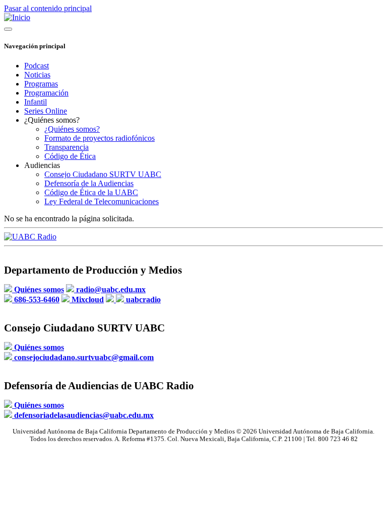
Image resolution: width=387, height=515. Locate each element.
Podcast (36, 65)
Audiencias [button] (42, 165)
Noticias (37, 74)
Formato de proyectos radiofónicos (99, 138)
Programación (46, 93)
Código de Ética (70, 156)
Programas (41, 83)
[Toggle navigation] (8, 29)
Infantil (35, 102)
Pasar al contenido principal (48, 8)
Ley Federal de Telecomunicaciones (101, 201)
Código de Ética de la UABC (91, 192)
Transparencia (66, 147)
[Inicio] (17, 17)
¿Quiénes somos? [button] (52, 120)
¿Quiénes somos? (72, 129)
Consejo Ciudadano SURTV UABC (102, 174)
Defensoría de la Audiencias (89, 183)
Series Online (45, 111)
